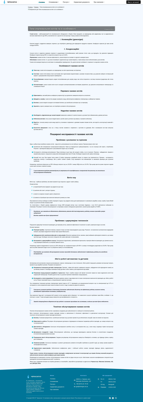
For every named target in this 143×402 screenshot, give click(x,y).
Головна (30, 7)
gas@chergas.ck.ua (82, 386)
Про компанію (54, 389)
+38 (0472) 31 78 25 (82, 384)
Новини (36, 7)
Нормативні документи (57, 387)
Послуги (52, 384)
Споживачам (54, 381)
